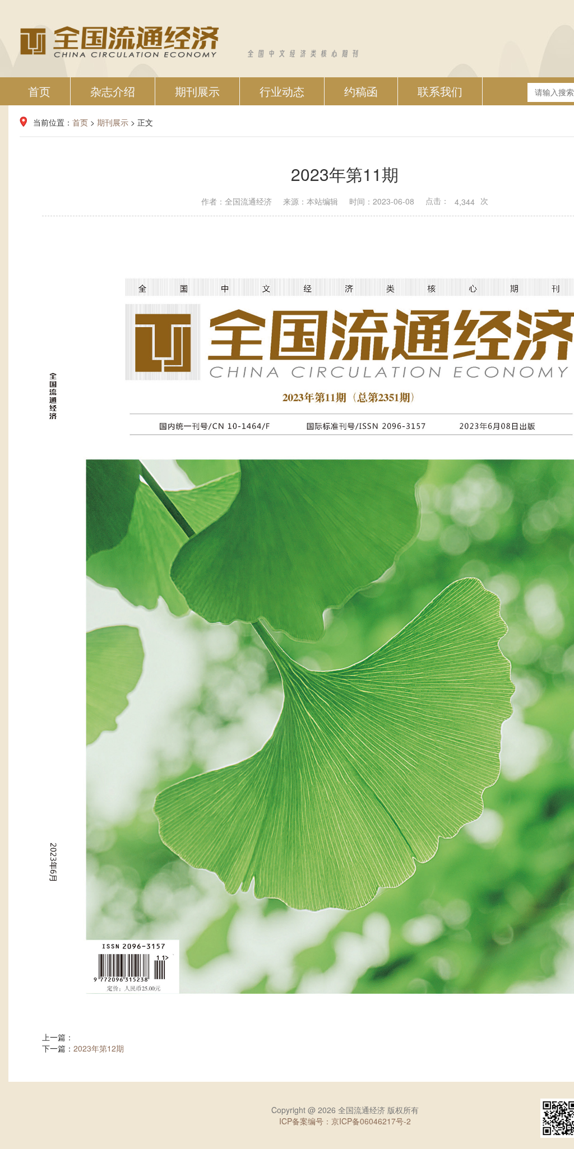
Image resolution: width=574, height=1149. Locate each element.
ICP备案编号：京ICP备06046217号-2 (345, 1121)
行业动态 (282, 91)
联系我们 (440, 91)
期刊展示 (197, 91)
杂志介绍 (112, 91)
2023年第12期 (98, 1048)
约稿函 (361, 91)
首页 (39, 91)
